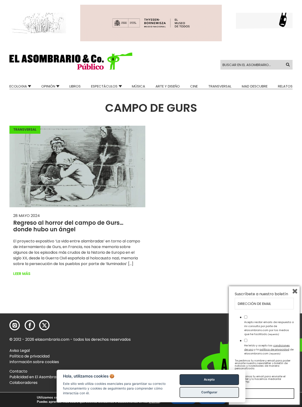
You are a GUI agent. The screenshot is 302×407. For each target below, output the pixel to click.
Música (138, 86)
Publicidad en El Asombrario (35, 377)
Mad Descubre (255, 86)
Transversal (219, 86)
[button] (70, 61)
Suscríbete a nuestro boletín (261, 294)
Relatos (285, 86)
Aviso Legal (19, 350)
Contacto (18, 371)
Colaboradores (23, 382)
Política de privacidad (29, 356)
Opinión (48, 86)
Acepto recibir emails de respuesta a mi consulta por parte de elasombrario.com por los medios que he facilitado (269, 328)
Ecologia (18, 86)
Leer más (21, 273)
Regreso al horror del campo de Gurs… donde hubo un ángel (68, 226)
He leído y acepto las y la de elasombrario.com (269, 349)
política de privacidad (274, 349)
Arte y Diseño (167, 86)
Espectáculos (104, 86)
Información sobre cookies (34, 362)
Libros (75, 86)
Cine (194, 86)
